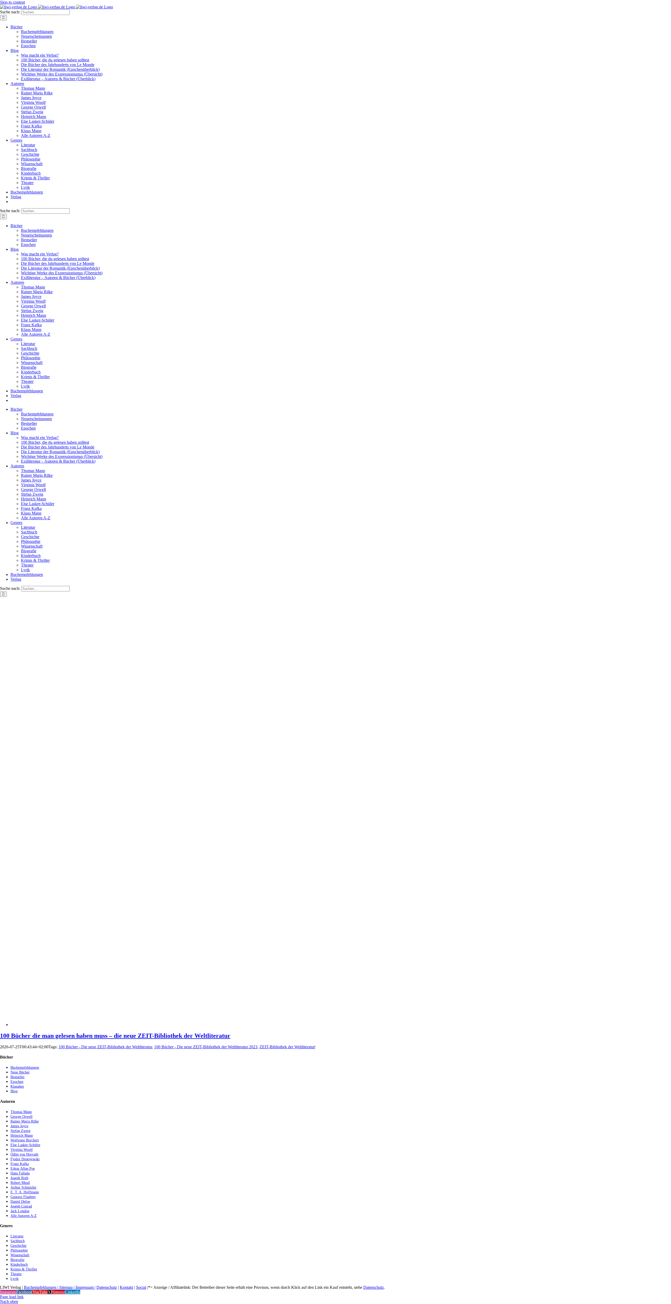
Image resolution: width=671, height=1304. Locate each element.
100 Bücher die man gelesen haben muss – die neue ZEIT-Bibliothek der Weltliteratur (115, 1035)
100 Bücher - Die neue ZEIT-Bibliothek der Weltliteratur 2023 (205, 1047)
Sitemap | (66, 1287)
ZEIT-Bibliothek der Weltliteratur (287, 1047)
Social (141, 1287)
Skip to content (12, 2)
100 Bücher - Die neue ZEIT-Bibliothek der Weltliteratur (105, 1047)
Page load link (12, 1297)
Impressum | (85, 1287)
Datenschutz (106, 1287)
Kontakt (126, 1287)
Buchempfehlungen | (41, 1287)
